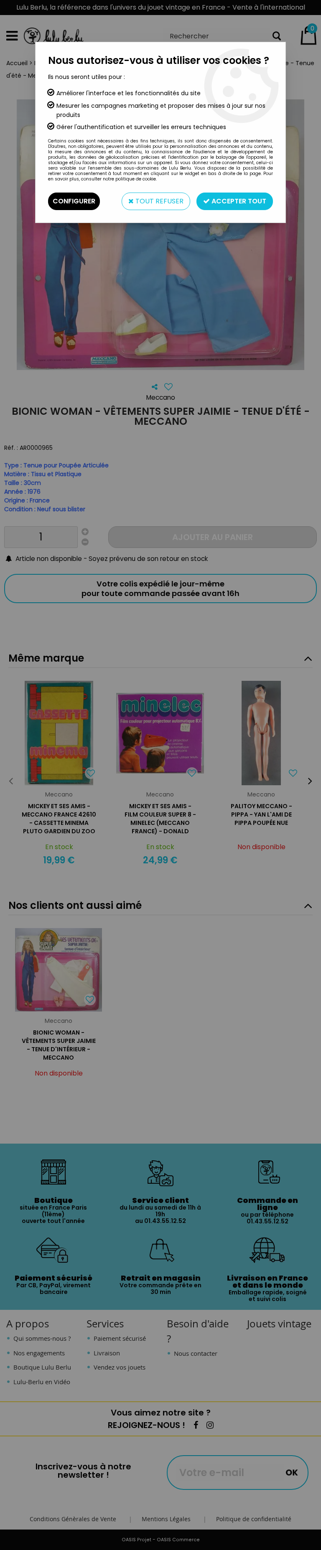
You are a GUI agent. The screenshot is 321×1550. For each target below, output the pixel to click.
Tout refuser (158, 201)
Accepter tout (238, 201)
